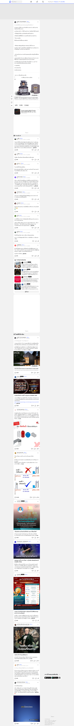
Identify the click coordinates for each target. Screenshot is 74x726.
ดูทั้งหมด (27, 291)
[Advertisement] (37, 11)
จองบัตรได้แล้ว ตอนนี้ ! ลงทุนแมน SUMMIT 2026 (25, 395)
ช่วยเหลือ (49, 720)
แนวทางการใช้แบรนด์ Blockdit (49, 723)
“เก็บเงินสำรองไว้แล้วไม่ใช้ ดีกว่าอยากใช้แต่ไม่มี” (25, 531)
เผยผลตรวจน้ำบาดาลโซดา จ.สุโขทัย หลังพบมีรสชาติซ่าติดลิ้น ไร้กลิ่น (26, 561)
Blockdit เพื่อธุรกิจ (47, 724)
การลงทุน (26, 105)
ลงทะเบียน (63, 1)
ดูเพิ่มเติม (35, 147)
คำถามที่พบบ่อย (53, 720)
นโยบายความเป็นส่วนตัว (48, 722)
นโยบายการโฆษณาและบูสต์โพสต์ (50, 721)
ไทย (51, 724)
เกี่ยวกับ (46, 720)
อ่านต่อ (29, 349)
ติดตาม (28, 21)
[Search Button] (13, 2)
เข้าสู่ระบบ (56, 1)
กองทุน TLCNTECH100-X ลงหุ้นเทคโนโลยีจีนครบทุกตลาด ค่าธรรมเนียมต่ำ (26, 612)
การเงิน (20, 105)
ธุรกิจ (16, 105)
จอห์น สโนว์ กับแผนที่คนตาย (20, 654)
